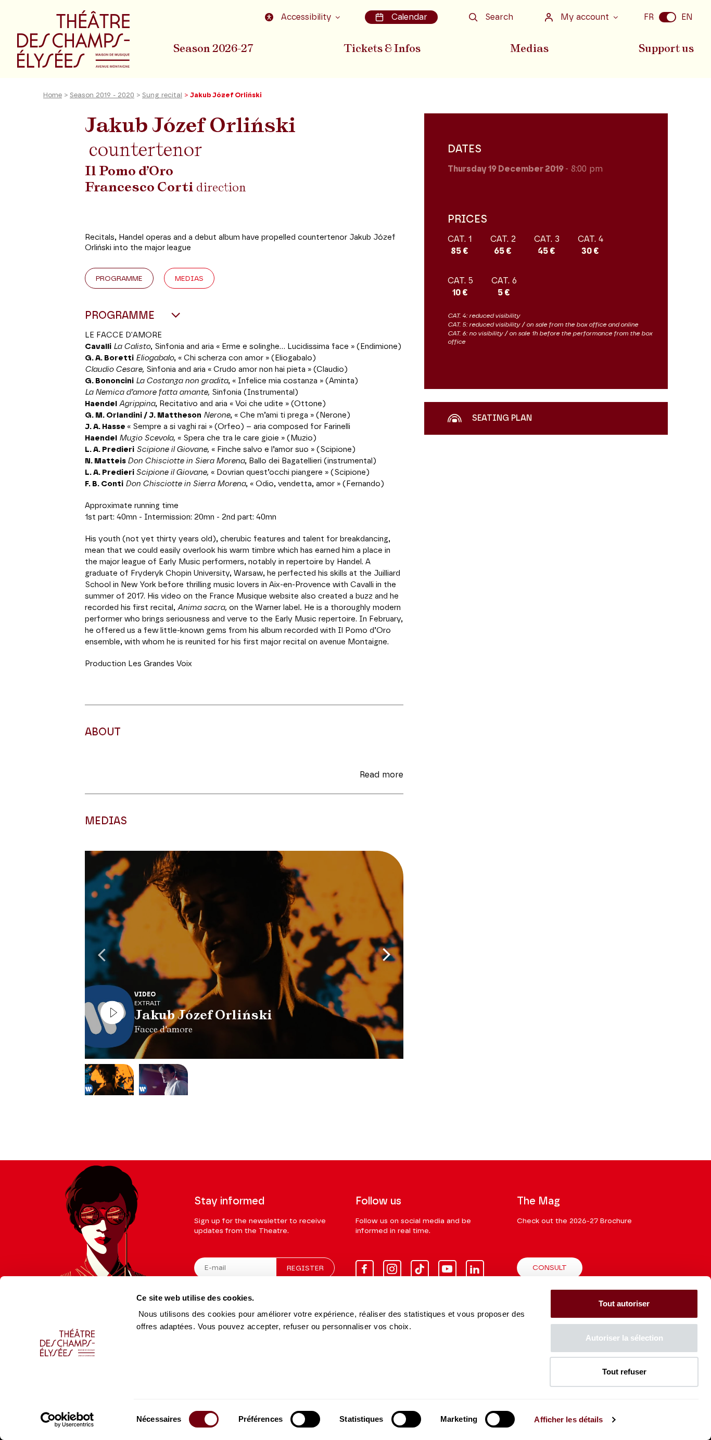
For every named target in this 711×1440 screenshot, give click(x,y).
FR (649, 17)
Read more (381, 775)
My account (585, 17)
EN (687, 17)
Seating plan (502, 418)
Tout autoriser (624, 1303)
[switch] (305, 1419)
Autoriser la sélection (624, 1337)
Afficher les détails (568, 1419)
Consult (549, 1268)
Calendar (409, 17)
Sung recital (162, 95)
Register (305, 1268)
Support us (666, 48)
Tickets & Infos (382, 48)
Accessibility (306, 17)
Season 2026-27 (213, 48)
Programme (119, 278)
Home (52, 95)
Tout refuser (624, 1371)
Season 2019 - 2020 (102, 95)
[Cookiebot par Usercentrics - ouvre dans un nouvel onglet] (67, 1420)
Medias (529, 48)
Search (499, 17)
